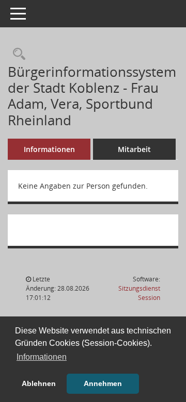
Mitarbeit (134, 149)
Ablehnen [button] (39, 383)
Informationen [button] (42, 357)
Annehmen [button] (103, 383)
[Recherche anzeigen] (16, 54)
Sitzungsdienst (139, 293)
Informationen (49, 149)
